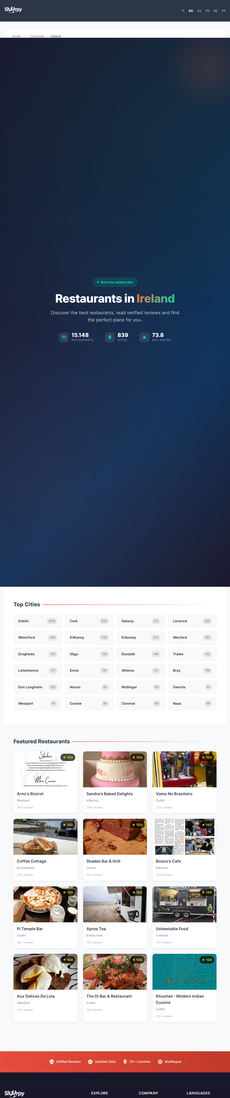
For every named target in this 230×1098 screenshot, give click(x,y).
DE (215, 11)
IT (183, 11)
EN (191, 11)
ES (199, 11)
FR (207, 11)
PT (224, 11)
